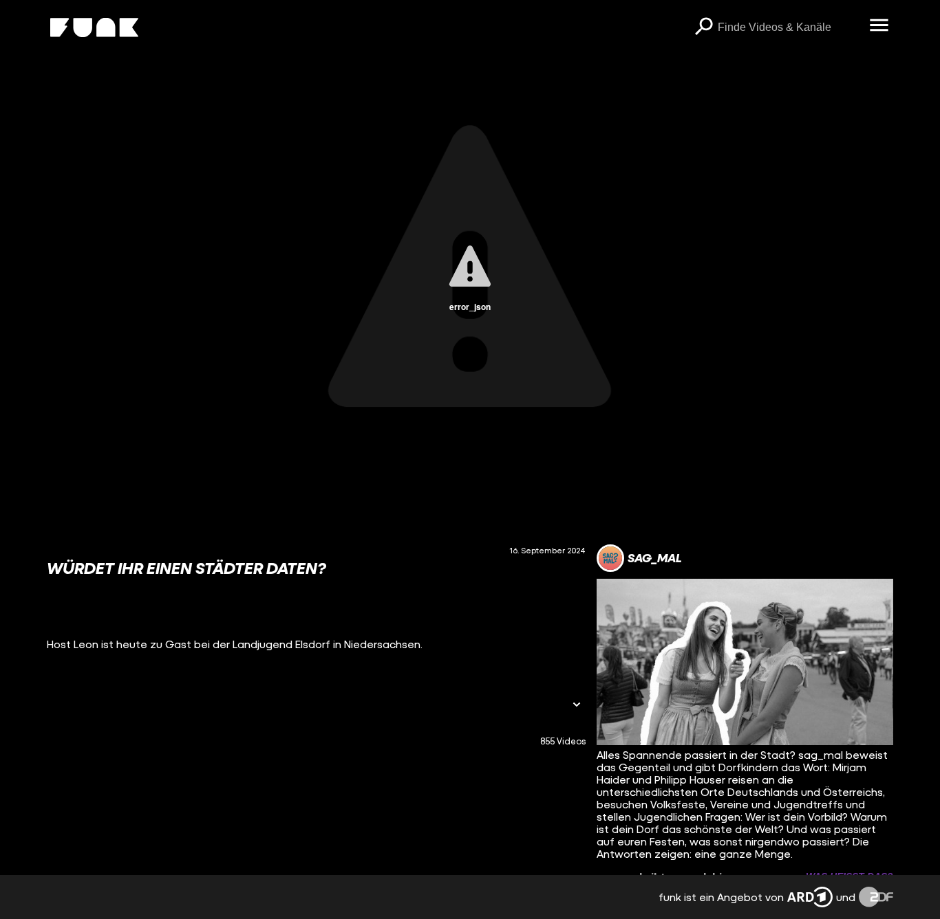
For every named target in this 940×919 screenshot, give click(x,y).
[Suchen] (704, 27)
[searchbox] (789, 27)
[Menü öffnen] (879, 26)
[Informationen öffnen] (577, 705)
